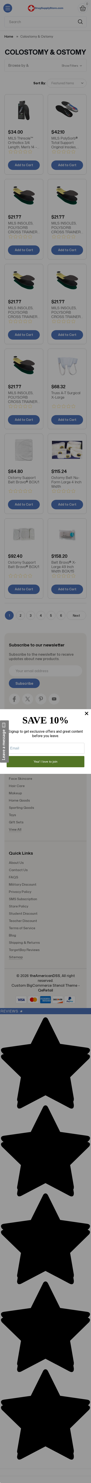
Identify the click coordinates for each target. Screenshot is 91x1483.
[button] (4, 741)
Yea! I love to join (45, 761)
